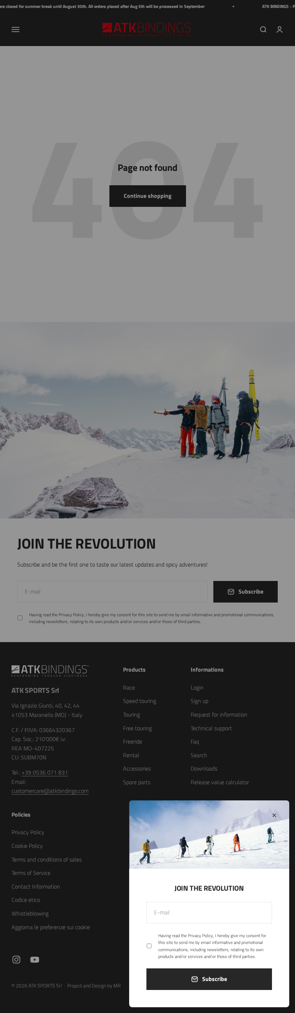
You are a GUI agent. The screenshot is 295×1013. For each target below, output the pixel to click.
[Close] (274, 815)
